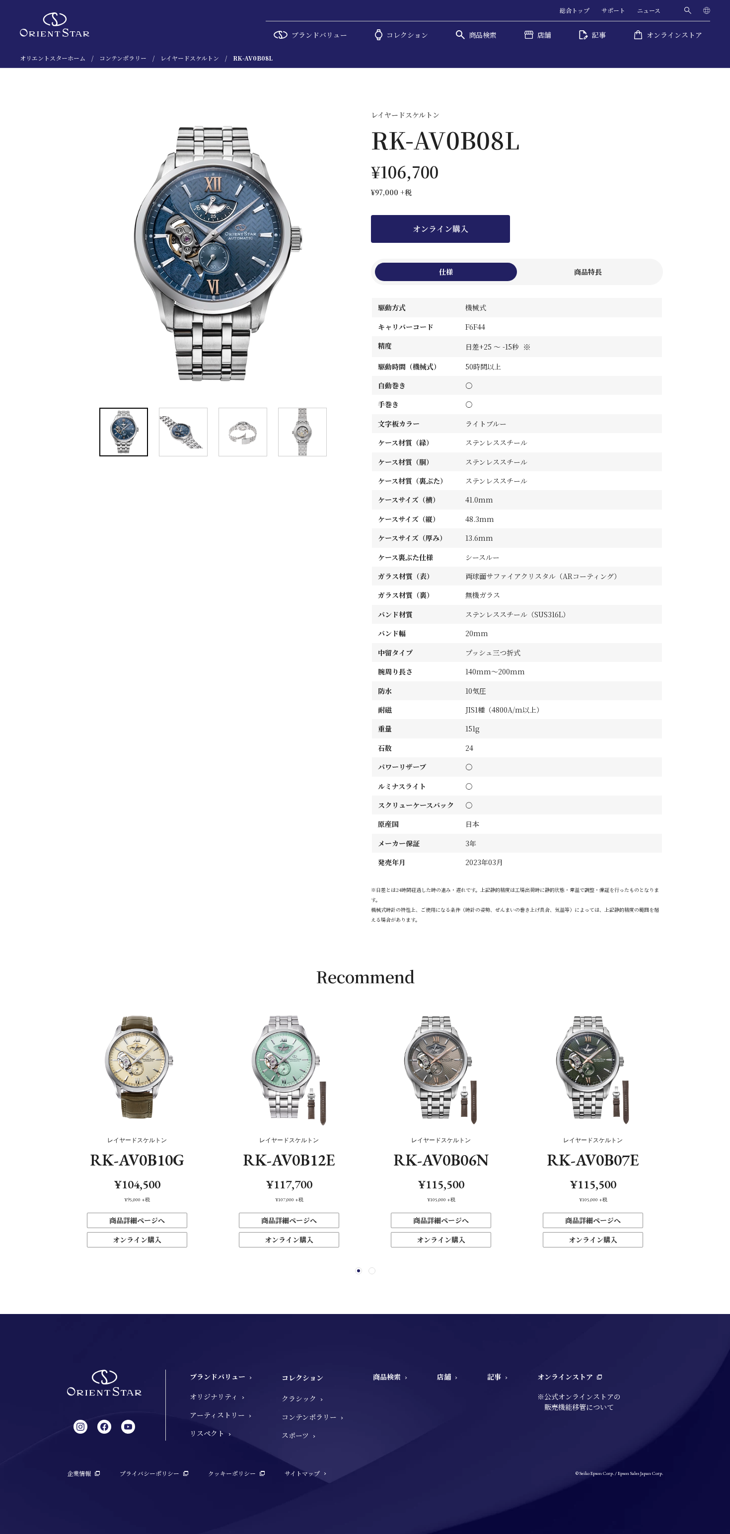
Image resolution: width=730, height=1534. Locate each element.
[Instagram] (80, 1427)
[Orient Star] (54, 24)
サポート (613, 10)
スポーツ (295, 1435)
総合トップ (574, 10)
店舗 (444, 1377)
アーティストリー (217, 1415)
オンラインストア (565, 1377)
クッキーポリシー (232, 1473)
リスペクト (207, 1433)
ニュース (648, 10)
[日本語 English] (706, 10)
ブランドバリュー (217, 1377)
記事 (494, 1377)
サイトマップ (302, 1473)
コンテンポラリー (309, 1417)
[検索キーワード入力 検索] (687, 10)
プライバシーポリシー (149, 1473)
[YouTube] (128, 1427)
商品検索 (387, 1377)
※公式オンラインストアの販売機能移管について (579, 1401)
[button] (358, 1270)
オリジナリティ (214, 1396)
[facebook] (104, 1427)
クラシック (299, 1398)
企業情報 (79, 1473)
